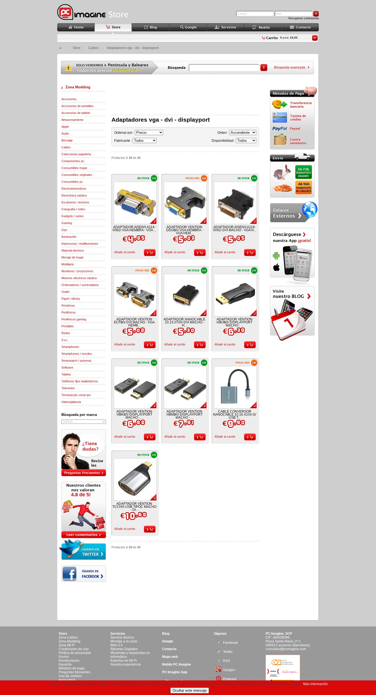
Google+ (229, 670)
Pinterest (229, 679)
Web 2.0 (116, 645)
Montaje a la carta (123, 641)
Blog (165, 634)
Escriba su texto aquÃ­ (127, 87)
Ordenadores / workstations (80, 285)
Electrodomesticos (73, 188)
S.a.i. (64, 340)
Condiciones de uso (74, 649)
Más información (315, 684)
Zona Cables (68, 637)
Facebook (230, 643)
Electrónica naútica (74, 195)
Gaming (66, 223)
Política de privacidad (75, 653)
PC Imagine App (174, 672)
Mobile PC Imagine (176, 664)
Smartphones (70, 346)
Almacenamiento (72, 119)
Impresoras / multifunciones (79, 243)
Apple (65, 126)
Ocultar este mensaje (190, 690)
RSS (226, 661)
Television (68, 388)
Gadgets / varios (72, 216)
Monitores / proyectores (77, 271)
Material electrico (72, 250)
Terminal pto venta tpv (76, 395)
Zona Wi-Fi (67, 645)
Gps (64, 229)
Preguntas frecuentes (75, 672)
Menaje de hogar (72, 257)
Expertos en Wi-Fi (123, 661)
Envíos (64, 657)
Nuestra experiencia (125, 664)
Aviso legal (67, 680)
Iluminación (68, 236)
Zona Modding (78, 87)
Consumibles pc (72, 181)
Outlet (65, 291)
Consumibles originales (76, 174)
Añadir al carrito (124, 252)
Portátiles (67, 326)
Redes (65, 333)
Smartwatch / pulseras (76, 360)
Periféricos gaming (73, 319)
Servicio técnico (122, 637)
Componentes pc (72, 161)
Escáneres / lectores (75, 202)
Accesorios (69, 99)
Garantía (65, 664)
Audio (65, 133)
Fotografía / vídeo (73, 209)
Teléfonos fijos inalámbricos (79, 381)
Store (77, 48)
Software (67, 367)
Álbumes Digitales (124, 649)
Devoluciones (69, 661)
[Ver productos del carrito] (315, 38)
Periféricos (68, 312)
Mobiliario (67, 264)
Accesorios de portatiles (77, 106)
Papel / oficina (70, 298)
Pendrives (68, 305)
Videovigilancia (71, 402)
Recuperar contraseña (303, 18)
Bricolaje (67, 140)
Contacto (169, 649)
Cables (66, 147)
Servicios (117, 634)
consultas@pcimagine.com (286, 649)
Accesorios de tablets (75, 113)
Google (167, 641)
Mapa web (170, 657)
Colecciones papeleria (76, 154)
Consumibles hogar (74, 168)
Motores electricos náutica (79, 278)
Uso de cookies (70, 676)
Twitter (228, 652)
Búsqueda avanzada (289, 67)
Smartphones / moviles (76, 353)
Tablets (66, 374)
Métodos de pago (72, 668)
